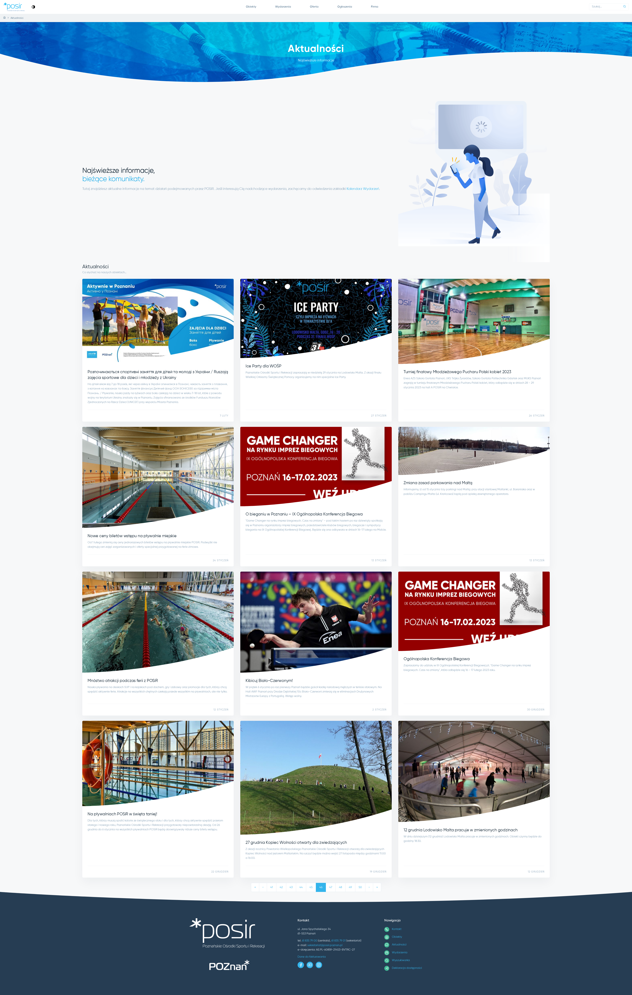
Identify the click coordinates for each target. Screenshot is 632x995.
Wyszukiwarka (401, 960)
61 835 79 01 (338, 940)
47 (330, 887)
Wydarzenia (283, 6)
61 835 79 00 (309, 940)
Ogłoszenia (344, 6)
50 (360, 887)
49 (350, 887)
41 (271, 887)
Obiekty (251, 6)
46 (320, 887)
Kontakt (396, 929)
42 (281, 887)
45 (311, 887)
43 (291, 887)
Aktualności (399, 944)
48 (340, 887)
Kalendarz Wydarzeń (363, 189)
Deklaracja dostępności (407, 968)
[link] (33, 7)
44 (301, 887)
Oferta (314, 6)
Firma (374, 6)
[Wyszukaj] (624, 6)
